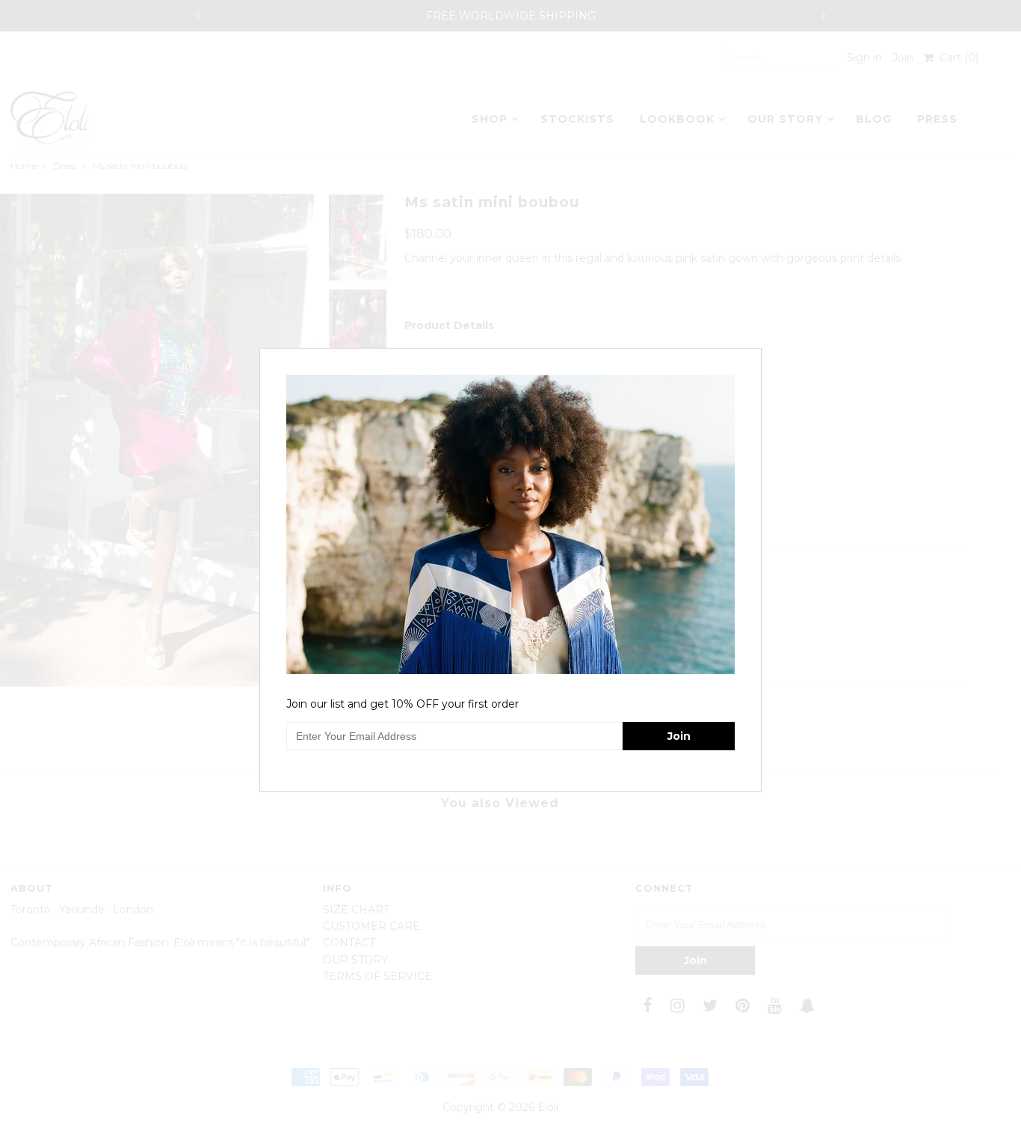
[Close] (751, 357)
